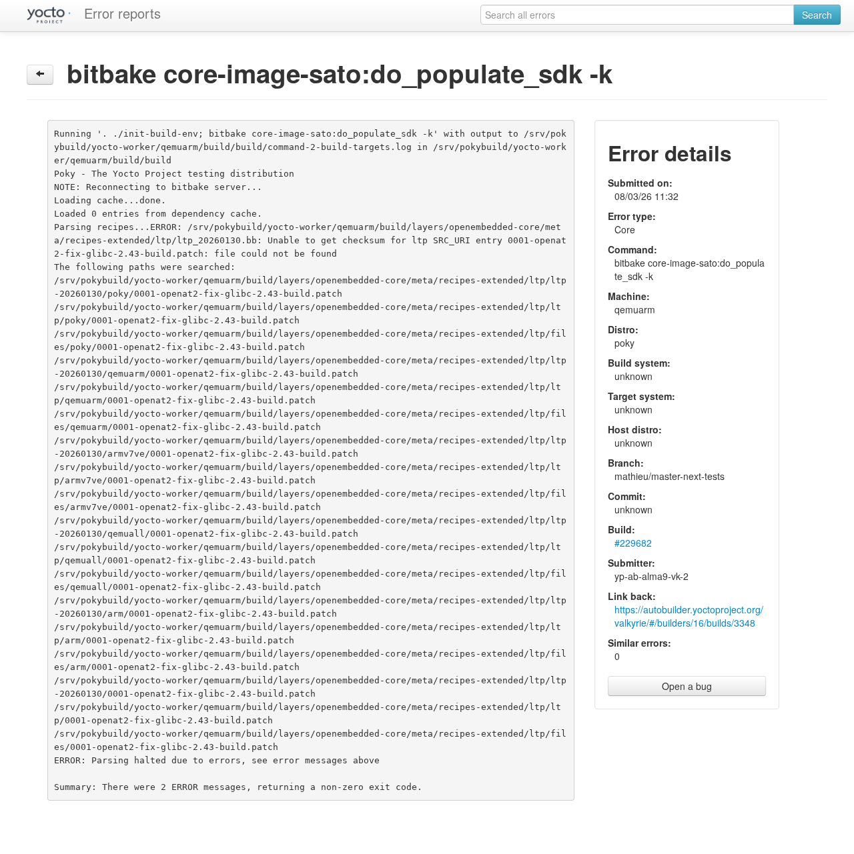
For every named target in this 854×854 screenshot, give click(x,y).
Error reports (122, 13)
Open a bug (687, 686)
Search (817, 14)
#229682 (633, 542)
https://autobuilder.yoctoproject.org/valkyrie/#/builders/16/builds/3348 (688, 616)
